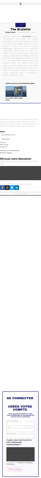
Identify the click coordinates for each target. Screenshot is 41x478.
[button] (20, 3)
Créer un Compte (14, 469)
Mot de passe (11, 433)
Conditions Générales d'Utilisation (19, 463)
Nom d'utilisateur (12, 421)
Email (8, 427)
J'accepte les (19, 463)
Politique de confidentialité (9, 150)
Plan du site (4, 145)
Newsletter (6, 139)
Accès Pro (3, 147)
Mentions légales (6, 153)
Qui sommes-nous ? (9, 135)
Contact (3, 142)
